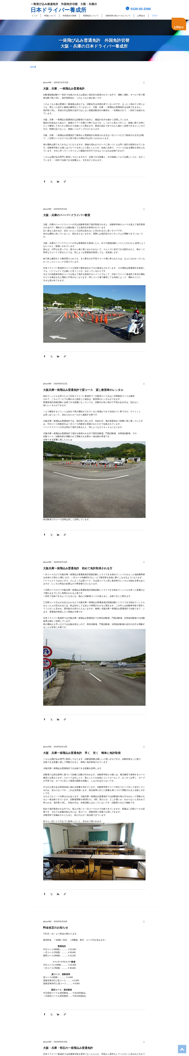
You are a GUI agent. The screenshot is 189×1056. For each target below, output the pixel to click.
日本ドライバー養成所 (58, 10)
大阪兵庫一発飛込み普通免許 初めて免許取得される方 (77, 568)
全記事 (33, 67)
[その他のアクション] (144, 82)
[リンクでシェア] (65, 181)
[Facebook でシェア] (44, 181)
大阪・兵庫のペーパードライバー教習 (66, 215)
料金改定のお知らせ (55, 927)
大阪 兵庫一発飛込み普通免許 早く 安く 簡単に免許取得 (82, 752)
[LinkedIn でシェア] (58, 181)
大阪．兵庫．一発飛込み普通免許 (64, 88)
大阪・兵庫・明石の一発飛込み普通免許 (68, 1047)
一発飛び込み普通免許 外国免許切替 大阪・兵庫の (64, 4)
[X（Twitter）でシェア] (51, 181)
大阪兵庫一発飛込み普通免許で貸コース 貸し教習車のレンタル (83, 389)
